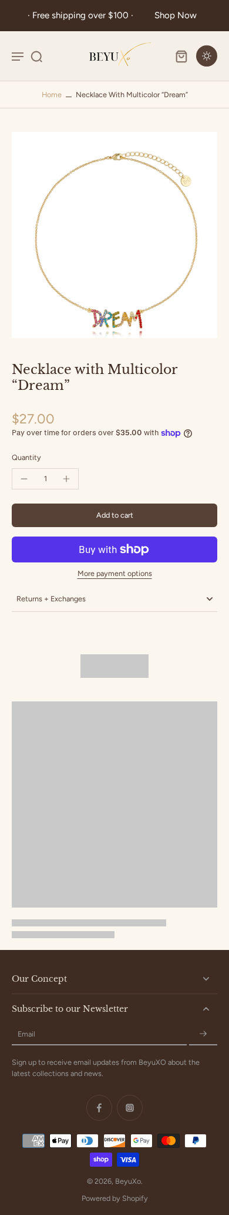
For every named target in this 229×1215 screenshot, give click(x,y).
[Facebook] (99, 1108)
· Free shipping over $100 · (83, 15)
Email (26, 1034)
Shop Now (175, 15)
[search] (36, 56)
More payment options (115, 574)
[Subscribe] (203, 1034)
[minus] (24, 479)
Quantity (26, 457)
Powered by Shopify (115, 1198)
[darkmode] (206, 56)
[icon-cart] (181, 56)
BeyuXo (128, 1181)
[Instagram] (130, 1108)
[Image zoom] (114, 235)
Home (52, 94)
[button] (114, 516)
